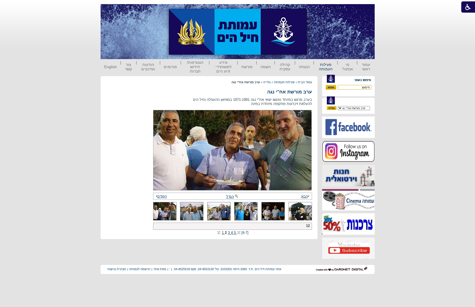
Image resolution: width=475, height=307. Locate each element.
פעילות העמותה (326, 66)
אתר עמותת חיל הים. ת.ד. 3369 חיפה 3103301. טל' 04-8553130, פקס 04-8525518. (227, 269)
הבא (304, 196)
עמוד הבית (305, 82)
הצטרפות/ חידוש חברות (195, 66)
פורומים (170, 67)
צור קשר (128, 66)
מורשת (247, 67)
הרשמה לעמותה (139, 269)
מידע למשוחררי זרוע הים (223, 66)
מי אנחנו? (347, 66)
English (110, 67)
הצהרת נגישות (116, 269)
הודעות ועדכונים (148, 66)
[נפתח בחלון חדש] (348, 137)
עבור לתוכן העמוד (316, 9)
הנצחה (304, 67)
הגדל (230, 197)
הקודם (162, 196)
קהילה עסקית (285, 66)
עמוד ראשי (366, 66)
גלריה (267, 82)
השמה (265, 67)
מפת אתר (159, 269)
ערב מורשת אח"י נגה (289, 92)
